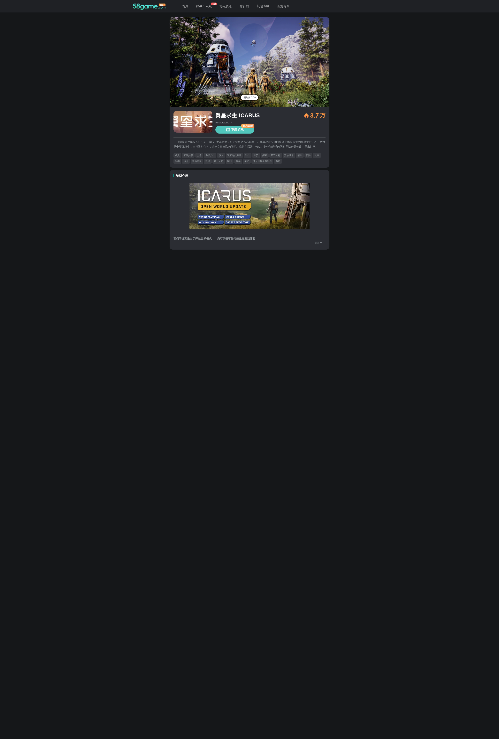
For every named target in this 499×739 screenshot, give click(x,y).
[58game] (149, 6)
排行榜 (244, 6)
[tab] (249, 97)
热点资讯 (225, 6)
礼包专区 (263, 6)
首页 (185, 6)
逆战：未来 (204, 6)
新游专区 (283, 6)
